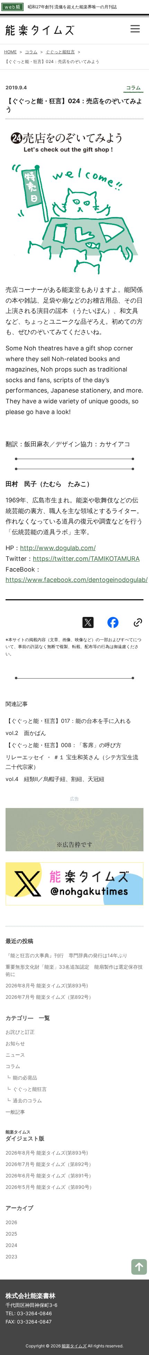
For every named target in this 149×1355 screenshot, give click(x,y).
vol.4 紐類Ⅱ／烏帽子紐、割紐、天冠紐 (55, 778)
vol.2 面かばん (26, 732)
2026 (11, 1222)
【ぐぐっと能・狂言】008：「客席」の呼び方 (63, 745)
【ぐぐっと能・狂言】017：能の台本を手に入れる (68, 720)
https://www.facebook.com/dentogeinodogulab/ (77, 579)
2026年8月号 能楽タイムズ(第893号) (47, 985)
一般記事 (15, 1112)
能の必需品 (25, 1077)
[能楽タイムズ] (40, 30)
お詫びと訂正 (20, 1032)
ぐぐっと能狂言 (30, 1089)
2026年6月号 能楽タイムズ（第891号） (50, 1175)
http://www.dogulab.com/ (58, 547)
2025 (11, 1234)
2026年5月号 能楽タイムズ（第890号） (50, 1187)
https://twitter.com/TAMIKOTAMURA (86, 558)
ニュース (15, 1055)
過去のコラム (27, 1100)
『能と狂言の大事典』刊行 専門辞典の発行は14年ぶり (69, 955)
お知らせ (15, 1043)
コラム (13, 1066)
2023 (11, 1256)
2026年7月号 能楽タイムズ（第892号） (50, 997)
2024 (11, 1245)
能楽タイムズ (74, 1345)
